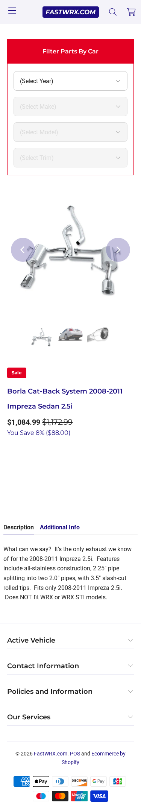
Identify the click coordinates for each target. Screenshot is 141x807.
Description (18, 527)
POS (75, 754)
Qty (11, 448)
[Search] (113, 12)
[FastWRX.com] (70, 12)
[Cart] (131, 12)
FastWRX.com (50, 754)
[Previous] (23, 250)
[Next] (118, 250)
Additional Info (60, 527)
